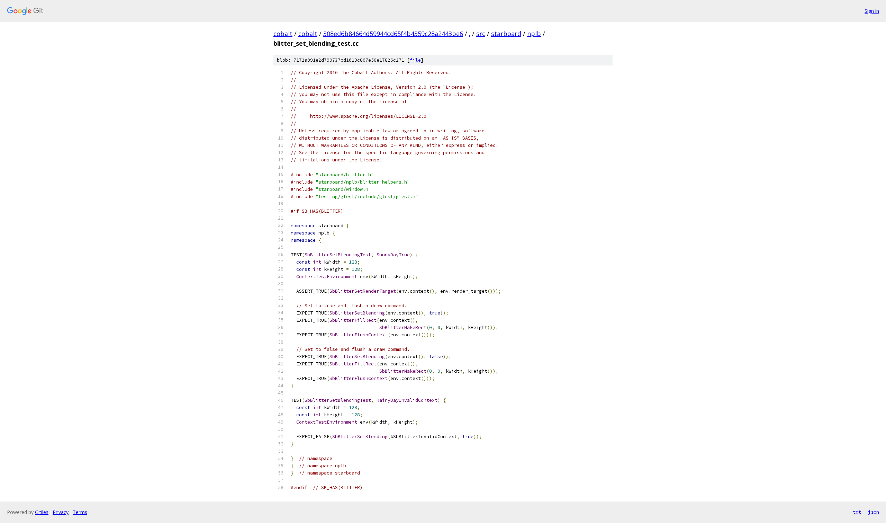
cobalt (282, 33)
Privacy (61, 512)
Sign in (872, 11)
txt (857, 512)
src (480, 33)
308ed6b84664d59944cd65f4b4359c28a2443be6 (393, 33)
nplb (534, 33)
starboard (506, 33)
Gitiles (41, 512)
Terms (80, 512)
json (873, 512)
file (415, 60)
